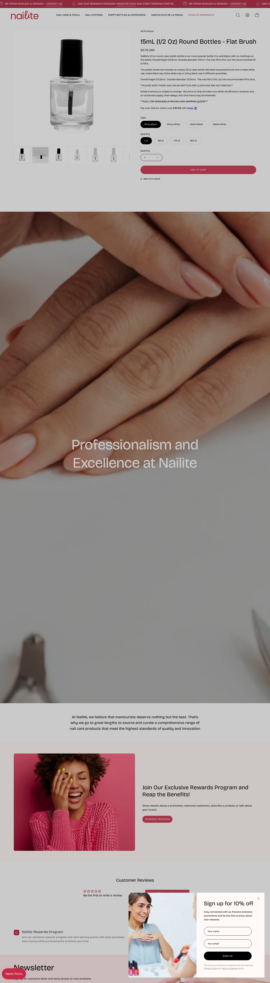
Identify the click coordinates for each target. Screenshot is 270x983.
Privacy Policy (210, 968)
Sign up (228, 956)
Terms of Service (230, 968)
